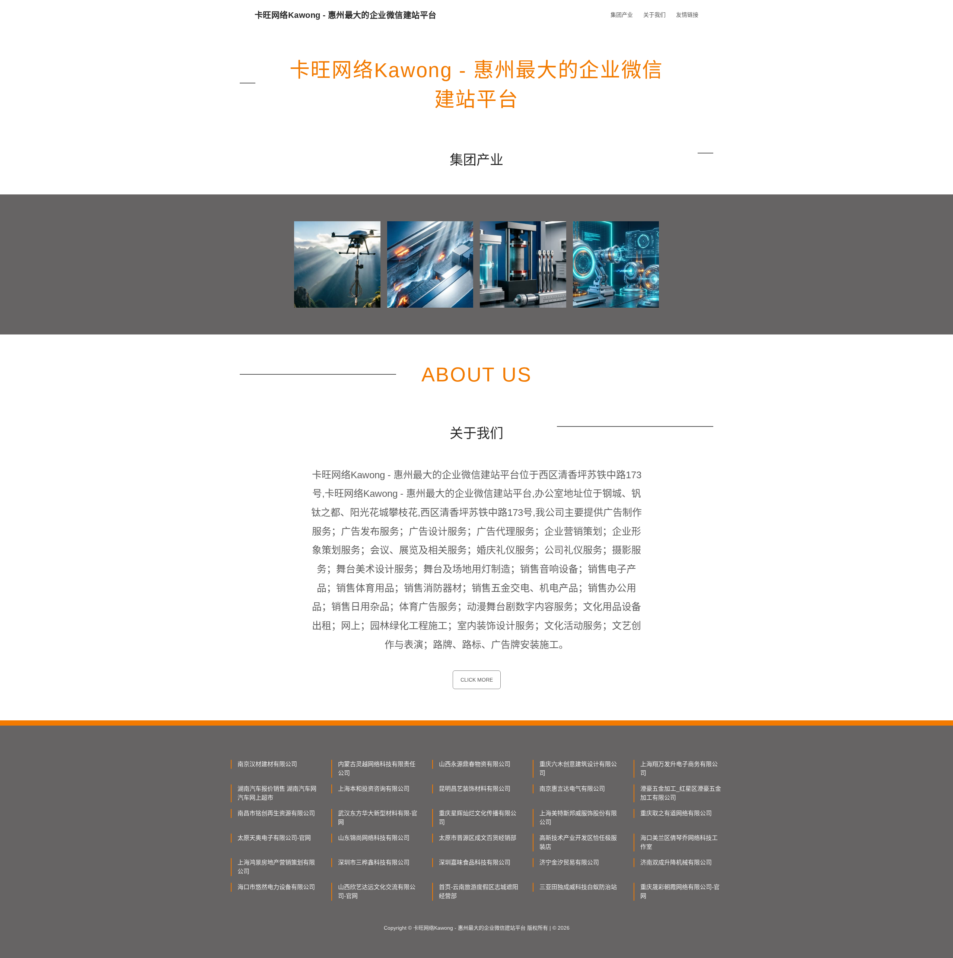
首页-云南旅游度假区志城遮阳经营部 (478, 891)
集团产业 (622, 15)
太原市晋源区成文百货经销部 (477, 838)
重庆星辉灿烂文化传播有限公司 (477, 817)
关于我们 (654, 15)
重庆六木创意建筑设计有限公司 (578, 768)
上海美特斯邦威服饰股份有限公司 (578, 817)
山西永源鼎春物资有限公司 (474, 764)
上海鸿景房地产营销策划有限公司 (276, 867)
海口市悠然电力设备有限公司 (276, 887)
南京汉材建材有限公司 (267, 764)
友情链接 (687, 15)
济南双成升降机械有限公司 (676, 862)
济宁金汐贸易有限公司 (569, 862)
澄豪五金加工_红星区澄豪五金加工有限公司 (680, 793)
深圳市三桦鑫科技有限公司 (373, 862)
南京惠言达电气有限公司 (572, 789)
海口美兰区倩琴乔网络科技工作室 (679, 842)
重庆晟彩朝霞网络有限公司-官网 (680, 891)
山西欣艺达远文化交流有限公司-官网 (376, 891)
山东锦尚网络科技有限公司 (373, 838)
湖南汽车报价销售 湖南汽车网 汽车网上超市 (277, 793)
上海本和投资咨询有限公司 (373, 789)
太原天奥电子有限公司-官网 (274, 838)
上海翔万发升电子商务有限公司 (679, 768)
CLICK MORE (476, 680)
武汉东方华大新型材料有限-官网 (377, 817)
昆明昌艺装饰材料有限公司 (474, 789)
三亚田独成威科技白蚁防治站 (578, 887)
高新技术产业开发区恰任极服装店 (578, 842)
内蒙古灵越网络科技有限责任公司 (376, 768)
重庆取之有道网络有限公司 (676, 813)
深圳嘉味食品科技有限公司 (474, 862)
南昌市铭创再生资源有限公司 (276, 813)
